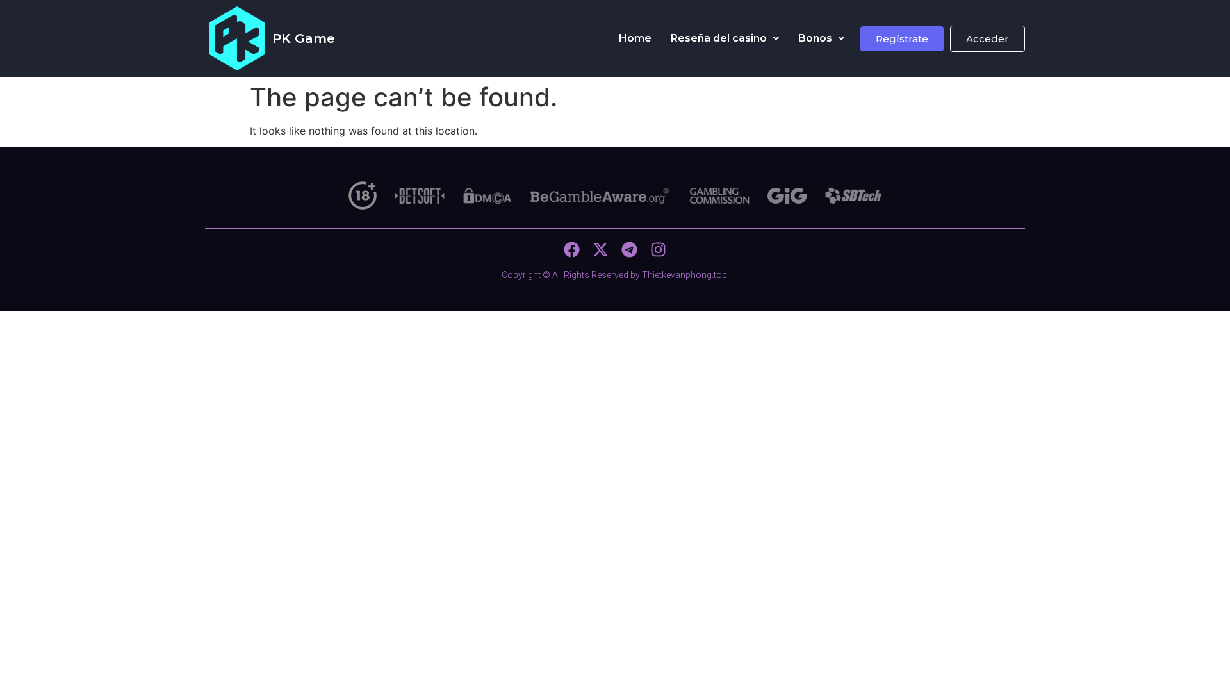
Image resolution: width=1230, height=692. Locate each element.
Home (635, 38)
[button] (725, 38)
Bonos (815, 38)
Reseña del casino (719, 38)
